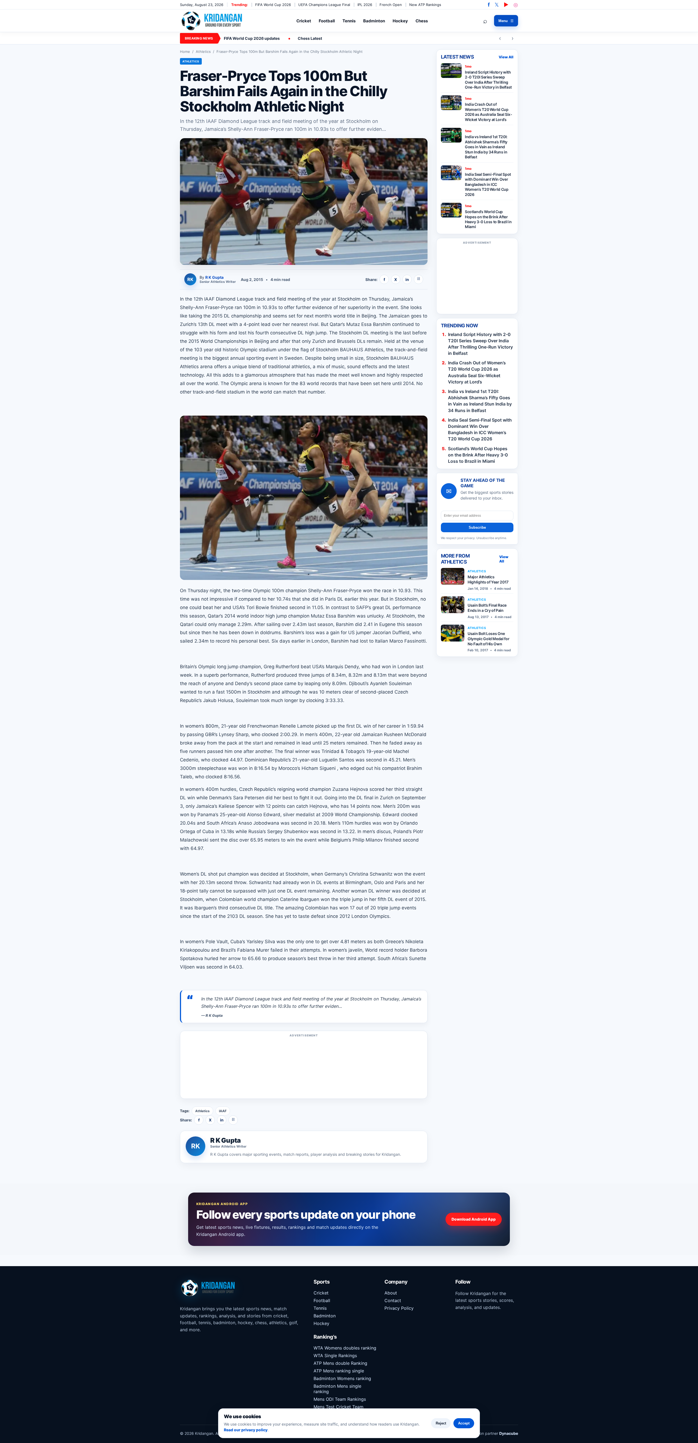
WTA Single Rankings (335, 1355)
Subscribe (477, 527)
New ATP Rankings (425, 4)
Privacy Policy (399, 1308)
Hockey (400, 20)
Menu (506, 21)
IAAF (223, 1111)
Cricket (303, 20)
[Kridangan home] (212, 20)
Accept (464, 1423)
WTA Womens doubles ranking (345, 1348)
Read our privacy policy (245, 1429)
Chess (422, 20)
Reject (441, 1423)
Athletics (203, 51)
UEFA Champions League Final (324, 4)
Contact (392, 1300)
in (407, 279)
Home (185, 51)
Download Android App (474, 1219)
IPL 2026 (364, 4)
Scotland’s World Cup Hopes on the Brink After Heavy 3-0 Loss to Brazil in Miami (478, 455)
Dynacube (508, 1433)
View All (506, 57)
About (390, 1293)
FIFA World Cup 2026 (273, 4)
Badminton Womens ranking (342, 1378)
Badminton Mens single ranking (337, 1388)
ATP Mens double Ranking (340, 1363)
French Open (391, 4)
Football (327, 20)
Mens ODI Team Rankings (340, 1399)
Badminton (374, 20)
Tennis (349, 20)
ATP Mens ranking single (339, 1371)
